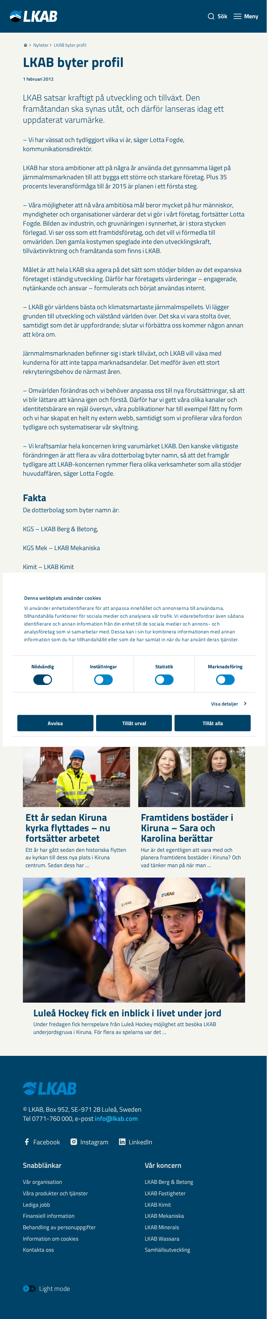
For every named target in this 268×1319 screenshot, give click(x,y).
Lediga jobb (36, 1205)
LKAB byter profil (70, 45)
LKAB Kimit (158, 1205)
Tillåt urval (134, 723)
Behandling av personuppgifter (59, 1227)
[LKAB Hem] (33, 16)
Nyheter (41, 45)
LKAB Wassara (162, 1239)
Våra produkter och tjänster (55, 1193)
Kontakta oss (38, 1250)
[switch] (103, 679)
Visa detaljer (224, 703)
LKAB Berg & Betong (169, 1182)
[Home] (25, 45)
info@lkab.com (116, 1118)
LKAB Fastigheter (165, 1193)
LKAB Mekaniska (164, 1216)
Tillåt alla (213, 723)
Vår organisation (42, 1182)
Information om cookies (50, 1239)
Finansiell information (49, 1216)
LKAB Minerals (162, 1227)
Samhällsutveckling (167, 1250)
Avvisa (55, 723)
